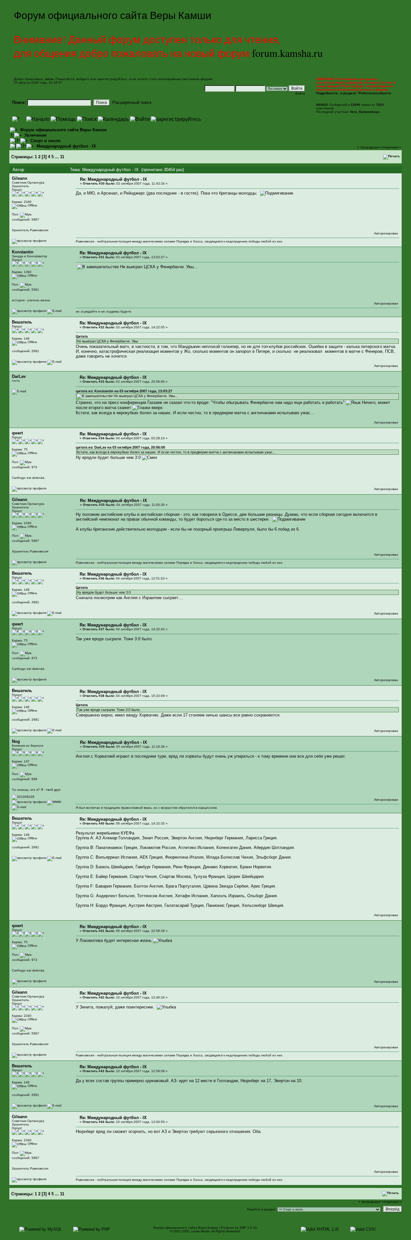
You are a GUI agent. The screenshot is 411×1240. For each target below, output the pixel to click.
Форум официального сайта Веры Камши (63, 129)
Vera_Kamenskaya (365, 112)
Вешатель (22, 322)
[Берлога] (54, 802)
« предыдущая (368, 147)
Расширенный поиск (132, 102)
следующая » (390, 147)
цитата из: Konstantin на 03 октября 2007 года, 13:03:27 (124, 391)
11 (62, 156)
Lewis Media (200, 1231)
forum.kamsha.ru (287, 53)
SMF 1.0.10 (248, 1227)
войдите (82, 79)
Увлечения (35, 135)
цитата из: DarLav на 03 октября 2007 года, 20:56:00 (120, 447)
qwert (17, 433)
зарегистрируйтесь (112, 79)
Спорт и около (46, 140)
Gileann (19, 178)
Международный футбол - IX (66, 146)
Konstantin (22, 252)
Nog (16, 741)
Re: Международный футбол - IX (113, 179)
